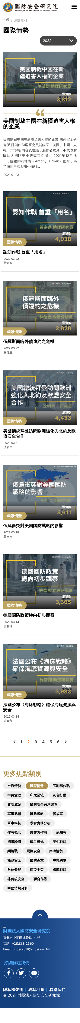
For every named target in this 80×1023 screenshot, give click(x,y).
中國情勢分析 (17, 888)
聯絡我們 (57, 989)
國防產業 (37, 860)
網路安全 (33, 851)
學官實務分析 (40, 823)
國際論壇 (14, 841)
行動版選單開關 (74, 7)
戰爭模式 (37, 841)
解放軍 (58, 814)
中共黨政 (14, 795)
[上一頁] (14, 742)
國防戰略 (37, 814)
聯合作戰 (40, 879)
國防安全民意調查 (43, 804)
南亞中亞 (37, 869)
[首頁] (7, 20)
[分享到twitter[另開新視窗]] (21, 973)
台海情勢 (14, 786)
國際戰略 (59, 869)
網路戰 (12, 851)
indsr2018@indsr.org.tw (32, 949)
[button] (58, 41)
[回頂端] (40, 917)
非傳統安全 (16, 879)
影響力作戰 (38, 832)
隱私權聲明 (13, 989)
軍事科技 (14, 823)
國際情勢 (37, 786)
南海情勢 (56, 851)
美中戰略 (59, 841)
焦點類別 (20, 20)
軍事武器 (14, 814)
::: (4, 20)
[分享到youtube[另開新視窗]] (34, 973)
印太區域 (37, 795)
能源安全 (14, 860)
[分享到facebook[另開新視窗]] (9, 973)
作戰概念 (14, 832)
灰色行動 (59, 795)
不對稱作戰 (61, 786)
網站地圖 (36, 989)
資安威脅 (14, 804)
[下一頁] (65, 742)
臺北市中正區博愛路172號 (22, 938)
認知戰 (61, 832)
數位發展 (14, 869)
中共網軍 (59, 860)
